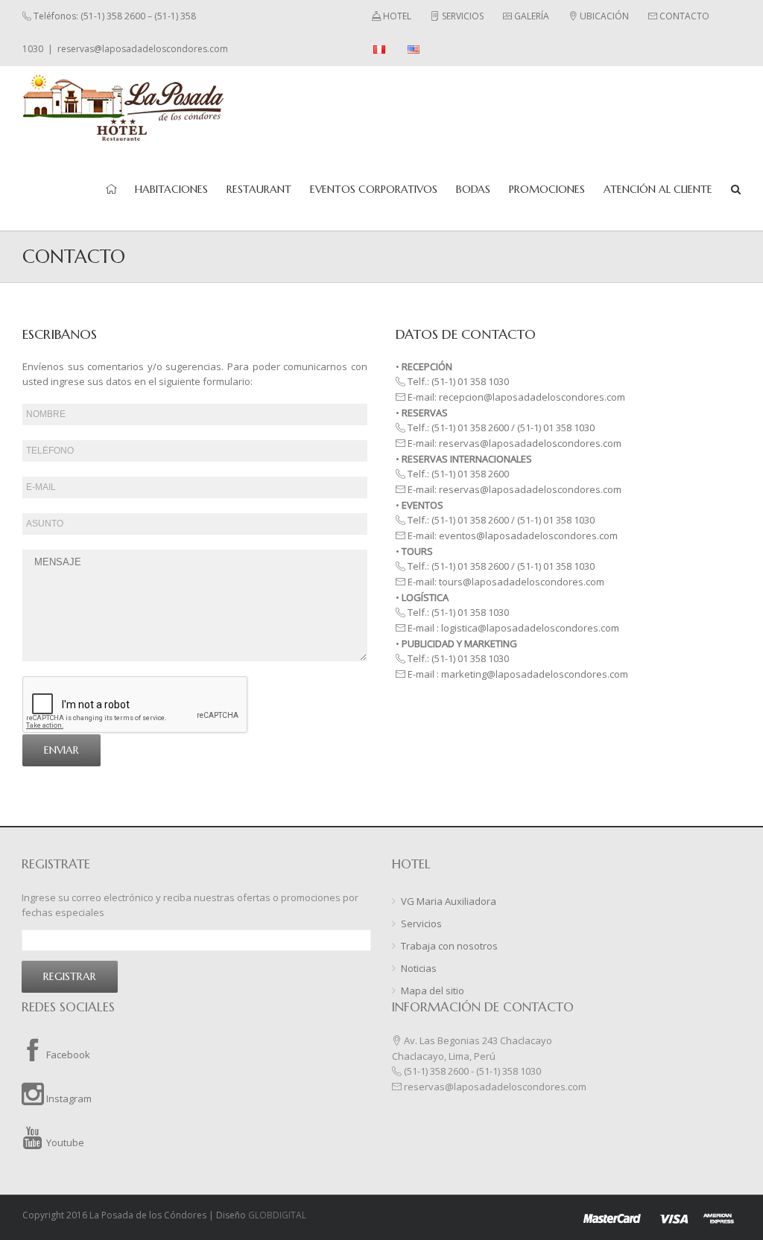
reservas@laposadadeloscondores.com (142, 48)
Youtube (64, 1142)
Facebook (67, 1054)
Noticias (419, 968)
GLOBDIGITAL (277, 1215)
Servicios (421, 923)
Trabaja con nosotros (449, 946)
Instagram (68, 1098)
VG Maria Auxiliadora (448, 901)
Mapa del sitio (432, 990)
